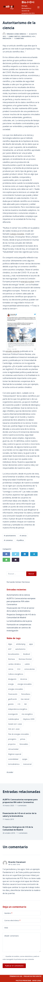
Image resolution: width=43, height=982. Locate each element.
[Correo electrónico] (15, 560)
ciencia (10, 669)
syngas (24, 759)
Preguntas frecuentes (32, 976)
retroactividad (13, 749)
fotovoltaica (25, 694)
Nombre (8, 913)
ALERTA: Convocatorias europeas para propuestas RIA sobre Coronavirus (21, 601)
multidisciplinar (13, 719)
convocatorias (29, 669)
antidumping (20, 644)
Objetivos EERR (28, 719)
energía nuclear (27, 281)
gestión (11, 704)
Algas (10, 644)
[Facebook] (6, 554)
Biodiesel (26, 654)
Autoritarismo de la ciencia (18, 595)
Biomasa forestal (25, 659)
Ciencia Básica (26, 36)
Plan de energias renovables (18, 734)
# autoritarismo (10, 535)
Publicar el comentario (14, 965)
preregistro (12, 739)
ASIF (9, 649)
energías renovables (15, 689)
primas (22, 739)
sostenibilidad (13, 759)
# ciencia (23, 535)
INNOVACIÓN (7, 38)
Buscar (31, 573)
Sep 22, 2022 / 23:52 (14, 864)
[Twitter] (15, 554)
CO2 (18, 669)
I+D (19, 704)
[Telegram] (34, 554)
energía (11, 684)
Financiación (12, 694)
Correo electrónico (12, 920)
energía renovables (25, 684)
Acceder (10, 772)
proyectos (12, 744)
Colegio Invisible (17, 234)
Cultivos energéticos (15, 674)
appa (31, 644)
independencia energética (17, 709)
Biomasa (11, 659)
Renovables (23, 744)
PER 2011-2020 (13, 729)
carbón (27, 664)
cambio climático (14, 664)
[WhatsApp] (6, 560)
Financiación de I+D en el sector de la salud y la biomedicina (20, 609)
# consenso (8, 540)
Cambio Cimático (14, 36)
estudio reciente (12, 351)
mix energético (27, 714)
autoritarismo (20, 649)
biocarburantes (13, 654)
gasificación (12, 699)
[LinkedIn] (24, 554)
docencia (23, 679)
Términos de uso (15, 976)
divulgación (12, 679)
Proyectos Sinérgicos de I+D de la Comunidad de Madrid (21, 616)
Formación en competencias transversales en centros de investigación (19, 627)
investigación (13, 714)
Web (6, 928)
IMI (25, 704)
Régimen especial (14, 754)
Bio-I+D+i (28, 2)
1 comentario (19, 38)
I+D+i (33, 36)
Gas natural (25, 699)
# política (20, 540)
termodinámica (13, 764)
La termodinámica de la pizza (19, 621)
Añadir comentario (11, 936)
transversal (27, 764)
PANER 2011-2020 (15, 724)
